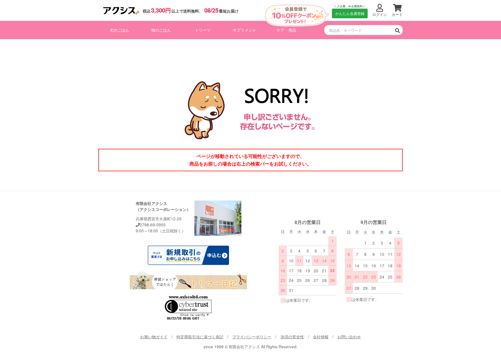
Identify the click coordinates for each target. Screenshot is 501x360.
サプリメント (244, 30)
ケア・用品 (286, 30)
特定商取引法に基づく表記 (199, 336)
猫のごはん (161, 30)
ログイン (379, 14)
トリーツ (203, 30)
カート (397, 14)
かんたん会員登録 (350, 13)
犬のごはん (119, 30)
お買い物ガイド (154, 336)
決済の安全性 (292, 336)
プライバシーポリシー (251, 336)
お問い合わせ (349, 336)
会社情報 (321, 336)
